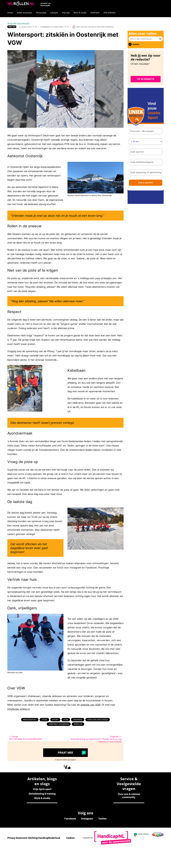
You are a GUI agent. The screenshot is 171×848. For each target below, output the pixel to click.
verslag (78, 724)
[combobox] (145, 152)
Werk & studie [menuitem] (79, 12)
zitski (44, 719)
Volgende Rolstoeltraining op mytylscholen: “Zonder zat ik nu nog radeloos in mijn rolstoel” (96, 739)
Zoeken (136, 44)
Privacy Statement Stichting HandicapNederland (33, 837)
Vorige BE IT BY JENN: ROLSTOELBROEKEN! (25, 737)
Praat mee (71, 752)
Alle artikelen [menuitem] (110, 12)
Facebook (70, 818)
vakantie (77, 719)
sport (55, 719)
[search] (160, 39)
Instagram (87, 818)
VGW (65, 719)
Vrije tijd (11, 27)
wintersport (29, 719)
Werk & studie (42, 798)
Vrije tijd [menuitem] (65, 12)
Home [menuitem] (10, 12)
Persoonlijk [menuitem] (41, 12)
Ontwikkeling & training (42, 793)
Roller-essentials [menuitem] (24, 12)
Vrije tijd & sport (42, 789)
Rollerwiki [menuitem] (95, 12)
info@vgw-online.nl (18, 708)
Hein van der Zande (97, 719)
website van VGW (90, 704)
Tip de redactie (145, 79)
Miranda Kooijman (59, 724)
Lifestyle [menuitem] (54, 12)
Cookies (70, 837)
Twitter (102, 818)
